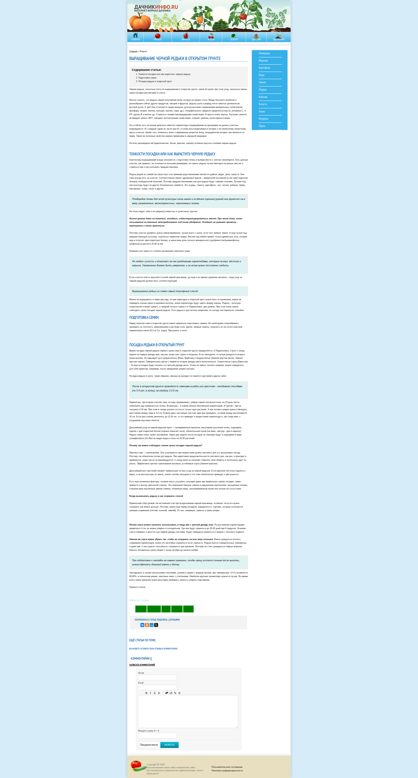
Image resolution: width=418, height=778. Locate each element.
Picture (179, 693)
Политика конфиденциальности (227, 770)
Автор (141, 673)
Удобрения (278, 39)
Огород (157, 15)
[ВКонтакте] (142, 625)
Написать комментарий (142, 664)
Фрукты (186, 39)
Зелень (234, 39)
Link (175, 693)
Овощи (157, 39)
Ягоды (211, 39)
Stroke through (159, 693)
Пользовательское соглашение (227, 767)
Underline (154, 693)
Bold (146, 693)
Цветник (256, 39)
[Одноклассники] (147, 625)
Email (141, 683)
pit (138, 767)
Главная (135, 39)
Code (171, 693)
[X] (156, 625)
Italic (150, 693)
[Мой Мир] (151, 625)
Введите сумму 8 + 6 (148, 731)
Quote (166, 693)
